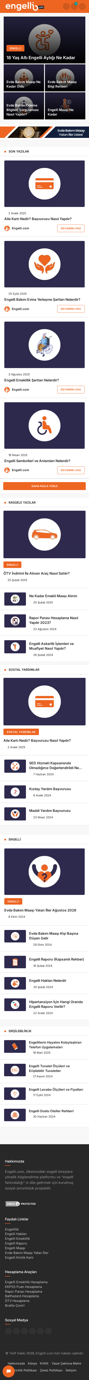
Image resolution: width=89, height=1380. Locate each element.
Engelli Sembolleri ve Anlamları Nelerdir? (37, 461)
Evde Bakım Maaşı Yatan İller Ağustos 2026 (40, 910)
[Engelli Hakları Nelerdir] (15, 983)
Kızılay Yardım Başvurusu (50, 789)
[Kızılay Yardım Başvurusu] (15, 792)
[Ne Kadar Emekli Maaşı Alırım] (15, 599)
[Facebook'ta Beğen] (8, 1331)
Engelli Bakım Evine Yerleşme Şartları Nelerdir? (42, 299)
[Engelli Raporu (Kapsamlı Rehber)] (15, 962)
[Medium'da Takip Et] (32, 1331)
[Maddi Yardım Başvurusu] (15, 813)
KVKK (44, 1363)
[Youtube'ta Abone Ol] (40, 1331)
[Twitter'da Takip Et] (16, 1331)
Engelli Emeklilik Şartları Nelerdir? (31, 380)
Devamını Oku (71, 228)
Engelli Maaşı (15, 1248)
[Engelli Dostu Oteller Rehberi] (15, 1115)
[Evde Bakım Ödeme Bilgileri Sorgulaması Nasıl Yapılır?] (23, 106)
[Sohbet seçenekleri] (9, 1371)
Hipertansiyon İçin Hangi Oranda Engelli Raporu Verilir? (56, 1004)
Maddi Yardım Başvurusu (50, 811)
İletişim (71, 1370)
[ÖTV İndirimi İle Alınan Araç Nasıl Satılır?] (44, 534)
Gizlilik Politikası (25, 1370)
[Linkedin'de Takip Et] (24, 1331)
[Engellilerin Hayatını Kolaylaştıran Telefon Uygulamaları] (15, 1046)
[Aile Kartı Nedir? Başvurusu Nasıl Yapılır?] (44, 183)
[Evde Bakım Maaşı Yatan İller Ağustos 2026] (44, 871)
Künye (32, 1363)
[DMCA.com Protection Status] (21, 1203)
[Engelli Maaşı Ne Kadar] (65, 106)
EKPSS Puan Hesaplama (23, 1286)
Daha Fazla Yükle (45, 486)
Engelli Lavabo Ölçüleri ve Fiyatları (56, 1090)
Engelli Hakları (16, 1234)
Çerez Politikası (51, 1370)
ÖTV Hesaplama (17, 1301)
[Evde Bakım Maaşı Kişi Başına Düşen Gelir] (15, 936)
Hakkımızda (16, 1363)
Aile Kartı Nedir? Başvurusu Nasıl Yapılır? (38, 219)
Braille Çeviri (15, 1305)
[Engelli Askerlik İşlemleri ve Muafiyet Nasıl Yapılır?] (15, 646)
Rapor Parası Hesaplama (23, 1291)
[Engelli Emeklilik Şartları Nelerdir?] (44, 345)
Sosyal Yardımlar (21, 732)
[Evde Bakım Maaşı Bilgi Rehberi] (65, 78)
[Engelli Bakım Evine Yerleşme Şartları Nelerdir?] (44, 264)
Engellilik (12, 1229)
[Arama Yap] (66, 6)
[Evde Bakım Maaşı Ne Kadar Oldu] (23, 78)
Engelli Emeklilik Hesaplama (26, 1282)
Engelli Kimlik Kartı (19, 1257)
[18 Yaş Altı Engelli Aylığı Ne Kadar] (44, 40)
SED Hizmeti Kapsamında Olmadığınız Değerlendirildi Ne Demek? (54, 768)
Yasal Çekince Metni (66, 1363)
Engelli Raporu (16, 1243)
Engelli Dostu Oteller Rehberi (51, 1111)
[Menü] (82, 6)
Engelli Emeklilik (17, 1239)
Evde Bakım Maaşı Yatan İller (27, 1252)
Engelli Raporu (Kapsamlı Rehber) (56, 959)
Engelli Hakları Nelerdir (47, 980)
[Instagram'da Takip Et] (48, 1331)
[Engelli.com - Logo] (24, 6)
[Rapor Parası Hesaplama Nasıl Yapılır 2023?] (15, 621)
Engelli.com (20, 228)
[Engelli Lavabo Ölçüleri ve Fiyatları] (15, 1093)
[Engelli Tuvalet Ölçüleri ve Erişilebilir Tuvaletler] (15, 1070)
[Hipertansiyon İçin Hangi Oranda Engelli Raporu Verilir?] (15, 1004)
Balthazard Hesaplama (22, 1296)
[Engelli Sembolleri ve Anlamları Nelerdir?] (44, 425)
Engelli (12, 564)
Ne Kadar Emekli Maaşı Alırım (53, 596)
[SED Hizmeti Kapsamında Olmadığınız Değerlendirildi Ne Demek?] (15, 766)
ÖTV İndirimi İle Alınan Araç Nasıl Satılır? (36, 573)
